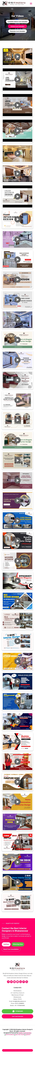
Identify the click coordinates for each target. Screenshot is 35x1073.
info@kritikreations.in (19, 1001)
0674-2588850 (19, 1003)
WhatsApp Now (18, 944)
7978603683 (19, 1011)
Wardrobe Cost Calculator (17, 31)
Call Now (6, 944)
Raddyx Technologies (24, 1033)
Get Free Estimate (17, 1016)
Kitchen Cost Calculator (17, 26)
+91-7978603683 (19, 1005)
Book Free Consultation (11, 949)
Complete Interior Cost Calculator (17, 21)
